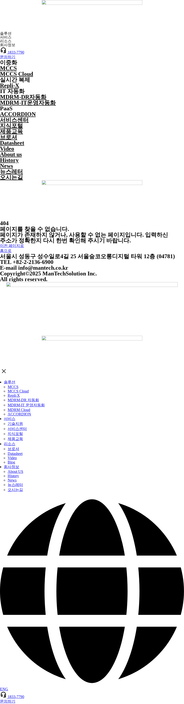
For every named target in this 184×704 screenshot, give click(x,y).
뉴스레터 (11, 171)
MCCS (8, 68)
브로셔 (8, 137)
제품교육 (11, 131)
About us (11, 154)
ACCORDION (18, 114)
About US (15, 471)
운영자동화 (28, 103)
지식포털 (11, 126)
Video (7, 148)
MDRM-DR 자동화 (23, 400)
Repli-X (9, 85)
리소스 (9, 444)
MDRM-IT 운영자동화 (26, 405)
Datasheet (12, 143)
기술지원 (15, 424)
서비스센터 (14, 120)
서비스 (9, 419)
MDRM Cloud (19, 410)
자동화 (23, 97)
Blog (11, 462)
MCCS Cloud (16, 74)
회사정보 (11, 467)
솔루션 (9, 382)
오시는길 (11, 177)
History (9, 160)
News (6, 166)
